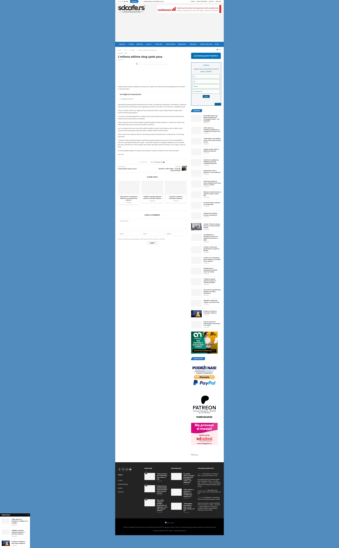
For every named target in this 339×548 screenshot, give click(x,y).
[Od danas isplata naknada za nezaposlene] (196, 205)
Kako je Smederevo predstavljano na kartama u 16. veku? (211, 323)
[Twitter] (120, 1)
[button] (140, 1)
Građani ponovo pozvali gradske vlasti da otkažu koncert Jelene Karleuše (162, 489)
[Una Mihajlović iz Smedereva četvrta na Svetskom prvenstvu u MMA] (196, 237)
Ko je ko (148, 44)
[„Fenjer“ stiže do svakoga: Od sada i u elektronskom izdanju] (196, 226)
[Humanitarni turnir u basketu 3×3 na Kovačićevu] (196, 173)
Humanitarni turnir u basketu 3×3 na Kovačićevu (212, 171)
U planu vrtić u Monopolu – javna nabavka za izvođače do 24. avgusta (212, 259)
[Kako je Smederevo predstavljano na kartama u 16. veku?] (196, 324)
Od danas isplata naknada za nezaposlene (211, 203)
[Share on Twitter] (156, 162)
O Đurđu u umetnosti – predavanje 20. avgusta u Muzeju (211, 248)
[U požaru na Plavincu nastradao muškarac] (176, 188)
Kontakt (211, 1)
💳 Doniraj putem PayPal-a (206, 56)
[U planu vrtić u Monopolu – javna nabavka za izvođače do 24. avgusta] (196, 260)
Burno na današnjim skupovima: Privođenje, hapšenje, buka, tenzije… (209, 484)
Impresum (218, 1)
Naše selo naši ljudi (206, 44)
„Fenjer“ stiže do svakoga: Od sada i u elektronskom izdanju (211, 225)
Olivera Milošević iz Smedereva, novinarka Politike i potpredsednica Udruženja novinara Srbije (208, 508)
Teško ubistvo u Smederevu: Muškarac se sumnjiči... (19, 521)
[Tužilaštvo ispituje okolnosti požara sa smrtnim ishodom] (152, 188)
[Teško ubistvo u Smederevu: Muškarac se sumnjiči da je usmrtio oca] (129, 188)
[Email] (126, 1)
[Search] (220, 49)
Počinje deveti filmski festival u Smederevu (210, 214)
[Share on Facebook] (154, 162)
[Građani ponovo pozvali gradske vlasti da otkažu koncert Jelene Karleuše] (149, 488)
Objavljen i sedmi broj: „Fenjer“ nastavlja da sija (211, 301)
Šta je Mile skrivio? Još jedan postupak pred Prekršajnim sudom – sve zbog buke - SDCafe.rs (208, 481)
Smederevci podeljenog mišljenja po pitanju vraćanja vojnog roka (210, 161)
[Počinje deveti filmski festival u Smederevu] (196, 216)
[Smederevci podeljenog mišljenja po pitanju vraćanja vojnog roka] (196, 162)
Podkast (131, 44)
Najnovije (122, 44)
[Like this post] (152, 162)
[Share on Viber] (161, 162)
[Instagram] (122, 1)
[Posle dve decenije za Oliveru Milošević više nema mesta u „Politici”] (196, 183)
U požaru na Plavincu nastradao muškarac (175, 197)
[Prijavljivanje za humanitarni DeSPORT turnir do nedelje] (196, 271)
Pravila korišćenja (202, 1)
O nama (193, 1)
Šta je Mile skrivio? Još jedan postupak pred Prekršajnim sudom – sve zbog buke (211, 118)
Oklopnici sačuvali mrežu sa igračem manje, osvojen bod (212, 193)
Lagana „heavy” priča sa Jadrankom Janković (156, 1)
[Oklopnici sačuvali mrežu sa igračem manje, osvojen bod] (196, 194)
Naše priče (139, 44)
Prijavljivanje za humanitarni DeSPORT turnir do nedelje (210, 270)
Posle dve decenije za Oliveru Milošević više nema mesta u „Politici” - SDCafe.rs (209, 504)
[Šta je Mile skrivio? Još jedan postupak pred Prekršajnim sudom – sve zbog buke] (196, 118)
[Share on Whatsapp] (159, 162)
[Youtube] (124, 1)
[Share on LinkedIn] (158, 162)
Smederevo (193, 44)
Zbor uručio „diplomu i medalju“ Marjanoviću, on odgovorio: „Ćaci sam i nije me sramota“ (162, 505)
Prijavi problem (170, 44)
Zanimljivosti (182, 44)
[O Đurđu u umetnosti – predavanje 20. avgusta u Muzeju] (196, 249)
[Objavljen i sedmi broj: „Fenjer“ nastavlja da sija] (196, 303)
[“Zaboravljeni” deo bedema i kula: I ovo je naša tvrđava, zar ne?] (196, 141)
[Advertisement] (169, 28)
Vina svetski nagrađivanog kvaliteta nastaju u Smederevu (212, 291)
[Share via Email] (163, 162)
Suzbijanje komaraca (127, 99)
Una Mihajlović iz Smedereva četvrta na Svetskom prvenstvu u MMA (210, 237)
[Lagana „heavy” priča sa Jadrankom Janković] (196, 151)
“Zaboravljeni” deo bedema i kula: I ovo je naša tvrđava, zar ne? (212, 140)
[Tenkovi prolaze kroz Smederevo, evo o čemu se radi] (149, 476)
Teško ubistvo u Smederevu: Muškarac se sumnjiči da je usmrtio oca (211, 129)
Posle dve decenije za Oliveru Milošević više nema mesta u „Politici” (212, 183)
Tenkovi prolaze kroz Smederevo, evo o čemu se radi (162, 476)
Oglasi (217, 44)
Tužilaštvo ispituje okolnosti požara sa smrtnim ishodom (152, 197)
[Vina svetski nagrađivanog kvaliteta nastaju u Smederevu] (196, 292)
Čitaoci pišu (158, 44)
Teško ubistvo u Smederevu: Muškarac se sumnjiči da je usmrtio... (129, 198)
